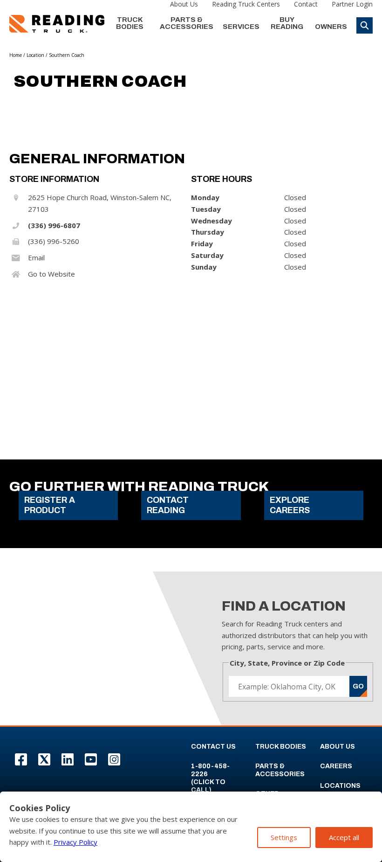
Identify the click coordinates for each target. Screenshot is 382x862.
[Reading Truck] (56, 24)
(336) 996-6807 (54, 225)
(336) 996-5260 (53, 241)
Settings (284, 837)
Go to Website (51, 273)
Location (35, 55)
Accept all (344, 837)
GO (358, 686)
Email (36, 257)
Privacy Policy (75, 842)
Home (15, 55)
